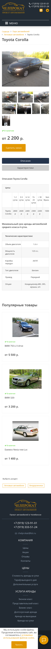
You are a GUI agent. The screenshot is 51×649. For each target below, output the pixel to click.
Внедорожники (36, 485)
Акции (25, 552)
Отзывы (25, 557)
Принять (19, 645)
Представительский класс (26, 603)
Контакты (25, 561)
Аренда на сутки (25, 621)
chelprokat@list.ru (27, 533)
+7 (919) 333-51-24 (40, 6)
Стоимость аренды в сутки (25, 576)
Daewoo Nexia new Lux (16, 449)
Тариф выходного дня (25, 580)
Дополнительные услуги (25, 584)
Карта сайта (39, 637)
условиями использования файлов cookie (18, 636)
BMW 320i (9, 398)
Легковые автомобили (14, 485)
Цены (25, 548)
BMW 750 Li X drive (14, 346)
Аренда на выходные (25, 616)
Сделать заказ (14, 147)
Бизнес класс (25, 608)
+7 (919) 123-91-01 (40, 3)
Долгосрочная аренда (25, 612)
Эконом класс (25, 599)
